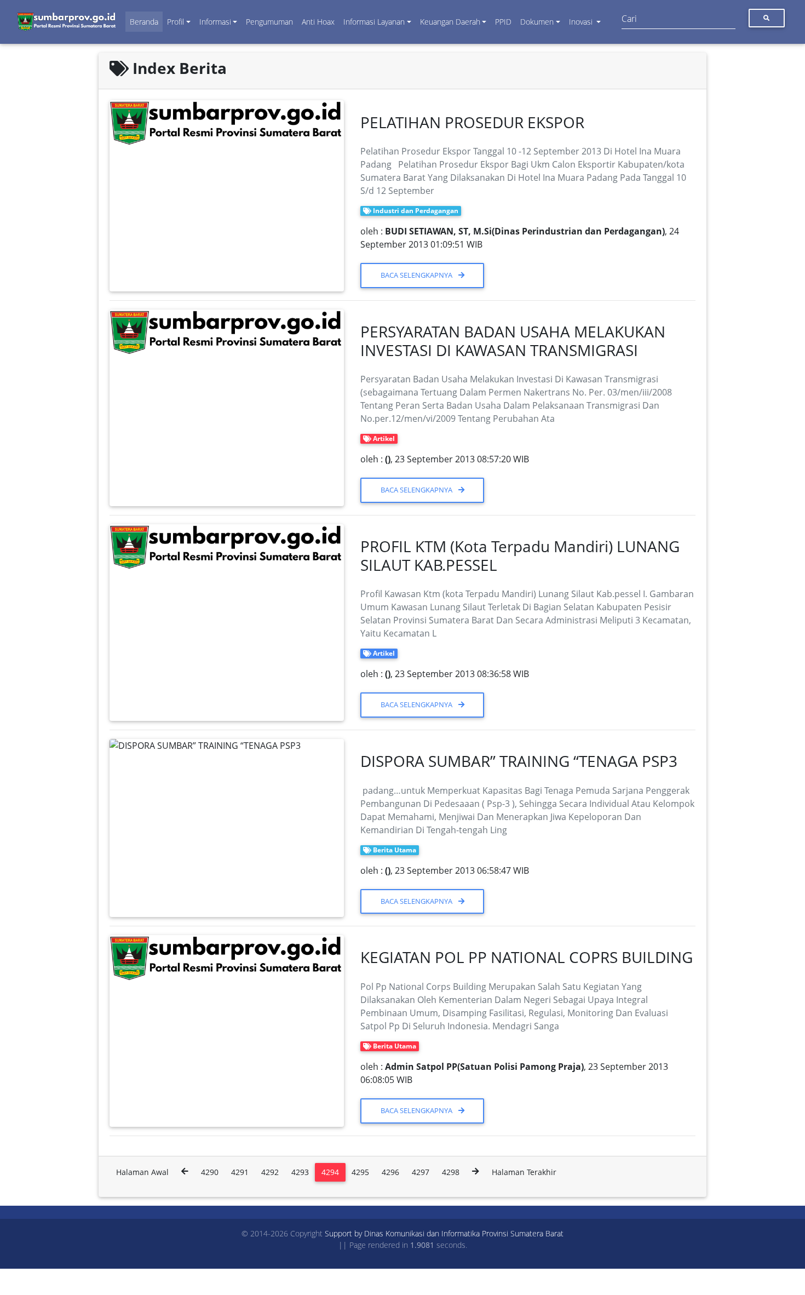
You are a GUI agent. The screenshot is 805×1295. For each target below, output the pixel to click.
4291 (240, 1172)
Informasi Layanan (374, 21)
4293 (300, 1172)
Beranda (144, 21)
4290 (210, 1172)
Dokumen (537, 21)
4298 (450, 1172)
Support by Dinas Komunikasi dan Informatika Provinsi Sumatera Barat (444, 1233)
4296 (390, 1172)
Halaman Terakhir (524, 1172)
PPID (503, 21)
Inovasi (582, 21)
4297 (420, 1172)
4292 (270, 1172)
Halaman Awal (142, 1172)
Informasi (215, 21)
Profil (175, 21)
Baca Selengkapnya (417, 275)
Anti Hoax (318, 21)
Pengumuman (269, 21)
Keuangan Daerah (450, 21)
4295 (360, 1172)
